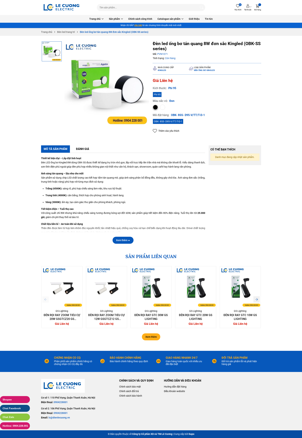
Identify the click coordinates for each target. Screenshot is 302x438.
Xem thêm (151, 336)
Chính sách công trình (140, 18)
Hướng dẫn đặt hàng (175, 386)
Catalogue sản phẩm (169, 18)
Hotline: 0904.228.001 (15, 425)
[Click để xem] (106, 84)
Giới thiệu (194, 18)
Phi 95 (157, 94)
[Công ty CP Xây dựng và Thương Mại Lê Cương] (63, 386)
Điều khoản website (174, 391)
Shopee (7, 399)
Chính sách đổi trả (129, 391)
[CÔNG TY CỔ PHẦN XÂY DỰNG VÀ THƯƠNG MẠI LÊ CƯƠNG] (62, 7)
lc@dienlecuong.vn (59, 417)
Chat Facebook (12, 408)
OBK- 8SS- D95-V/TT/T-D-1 (168, 121)
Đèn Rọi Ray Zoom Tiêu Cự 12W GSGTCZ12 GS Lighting (106, 319)
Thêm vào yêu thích (168, 130)
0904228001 (61, 402)
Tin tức (209, 18)
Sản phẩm (114, 18)
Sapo (191, 434)
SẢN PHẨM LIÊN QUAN (151, 256)
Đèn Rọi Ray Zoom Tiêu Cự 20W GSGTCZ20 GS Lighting (62, 319)
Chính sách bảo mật (130, 386)
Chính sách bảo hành (130, 395)
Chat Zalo (8, 417)
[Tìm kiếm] (201, 7)
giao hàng (133, 25)
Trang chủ (95, 18)
